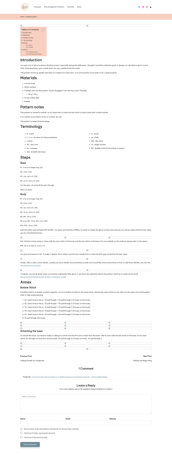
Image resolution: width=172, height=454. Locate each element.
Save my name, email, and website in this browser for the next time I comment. (51, 429)
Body (31, 47)
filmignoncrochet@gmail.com (32, 277)
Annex (25, 50)
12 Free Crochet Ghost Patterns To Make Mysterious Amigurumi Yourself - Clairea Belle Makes (69, 377)
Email (68, 419)
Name (23, 419)
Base (30, 45)
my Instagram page (57, 277)
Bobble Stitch (33, 52)
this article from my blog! (30, 265)
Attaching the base (36, 54)
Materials (26, 35)
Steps (25, 43)
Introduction (27, 33)
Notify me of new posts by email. (35, 437)
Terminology (27, 40)
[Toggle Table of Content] (42, 29)
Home (22, 17)
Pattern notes (28, 38)
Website (112, 419)
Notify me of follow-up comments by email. (39, 433)
